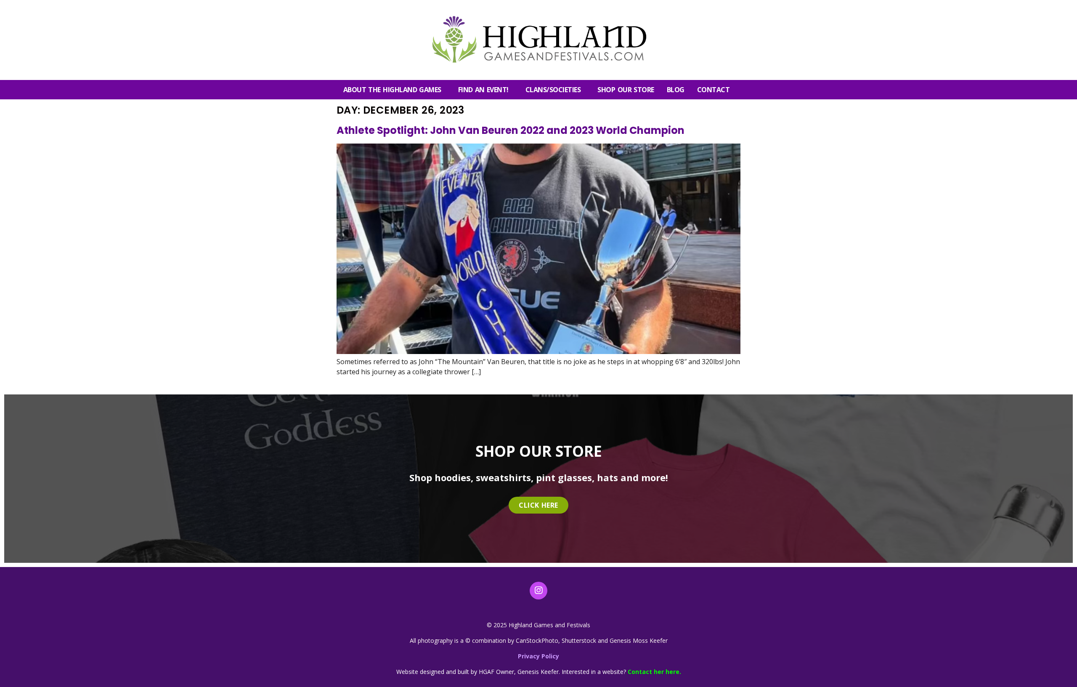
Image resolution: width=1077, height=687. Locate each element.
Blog (675, 89)
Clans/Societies (553, 89)
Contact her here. (654, 672)
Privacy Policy (538, 656)
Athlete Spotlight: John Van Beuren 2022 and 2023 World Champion (510, 130)
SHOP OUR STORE (625, 89)
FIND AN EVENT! (483, 89)
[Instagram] (538, 590)
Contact (713, 89)
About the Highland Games (392, 89)
